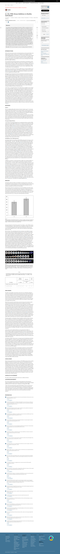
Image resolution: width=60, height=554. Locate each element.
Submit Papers (45, 10)
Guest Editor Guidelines (25, 542)
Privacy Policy (12, 552)
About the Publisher (8, 537)
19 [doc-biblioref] (28, 130)
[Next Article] (37, 22)
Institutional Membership (17, 544)
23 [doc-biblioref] (11, 312)
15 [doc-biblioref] (14, 124)
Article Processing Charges (17, 537)
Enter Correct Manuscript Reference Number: (45, 40)
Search (47, 34)
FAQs (6, 539)
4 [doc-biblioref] (30, 338)
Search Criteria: (44, 26)
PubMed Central (9, 477)
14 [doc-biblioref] (7, 103)
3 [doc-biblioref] (20, 55)
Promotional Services (44, 62)
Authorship (15, 541)
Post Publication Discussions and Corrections (32, 543)
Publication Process (24, 545)
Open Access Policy (8, 540)
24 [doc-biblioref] (26, 312)
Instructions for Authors (16, 545)
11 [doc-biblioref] (26, 78)
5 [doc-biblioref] (10, 57)
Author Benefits (15, 538)
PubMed (8, 416)
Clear (44, 34)
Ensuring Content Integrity (25, 539)
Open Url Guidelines (8, 541)
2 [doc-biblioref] (19, 55)
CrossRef (8, 415)
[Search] (57, 1)
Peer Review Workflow (24, 544)
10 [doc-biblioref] (10, 70)
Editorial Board (7, 538)
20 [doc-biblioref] (11, 133)
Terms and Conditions (7, 552)
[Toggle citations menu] (10, 418)
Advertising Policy (43, 60)
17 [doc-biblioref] (13, 126)
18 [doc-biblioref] (13, 127)
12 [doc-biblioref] (5, 79)
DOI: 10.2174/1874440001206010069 (31, 20)
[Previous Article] (35, 22)
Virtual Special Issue (24, 543)
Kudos (42, 61)
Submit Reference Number (45, 45)
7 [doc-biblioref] (24, 338)
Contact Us (16, 552)
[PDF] (8, 22)
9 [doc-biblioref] (5, 70)
